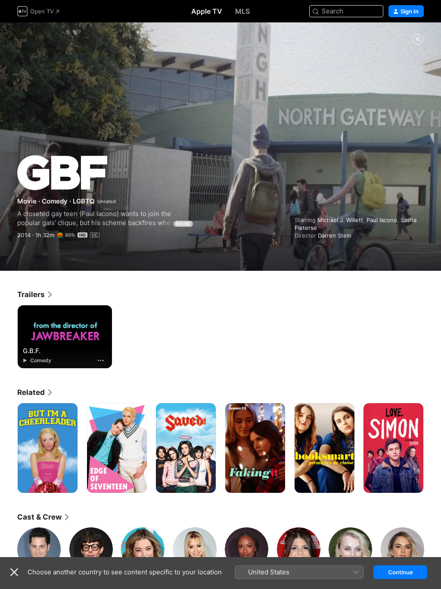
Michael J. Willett (340, 219)
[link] (35, 294)
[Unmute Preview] (418, 39)
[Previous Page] (9, 448)
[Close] (14, 572)
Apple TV (206, 11)
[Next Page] (432, 448)
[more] (101, 360)
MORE (183, 224)
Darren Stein (334, 235)
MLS (242, 11)
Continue (400, 572)
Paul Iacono (381, 219)
